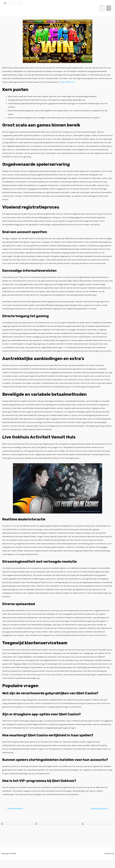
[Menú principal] (108, 8)
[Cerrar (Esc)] (21, 862)
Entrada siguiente (100, 808)
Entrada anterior (14, 808)
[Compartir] (15, 862)
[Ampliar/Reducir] (3, 862)
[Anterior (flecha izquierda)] (3, 866)
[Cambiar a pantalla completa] (9, 862)
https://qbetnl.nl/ (67, 82)
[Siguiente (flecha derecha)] (9, 866)
